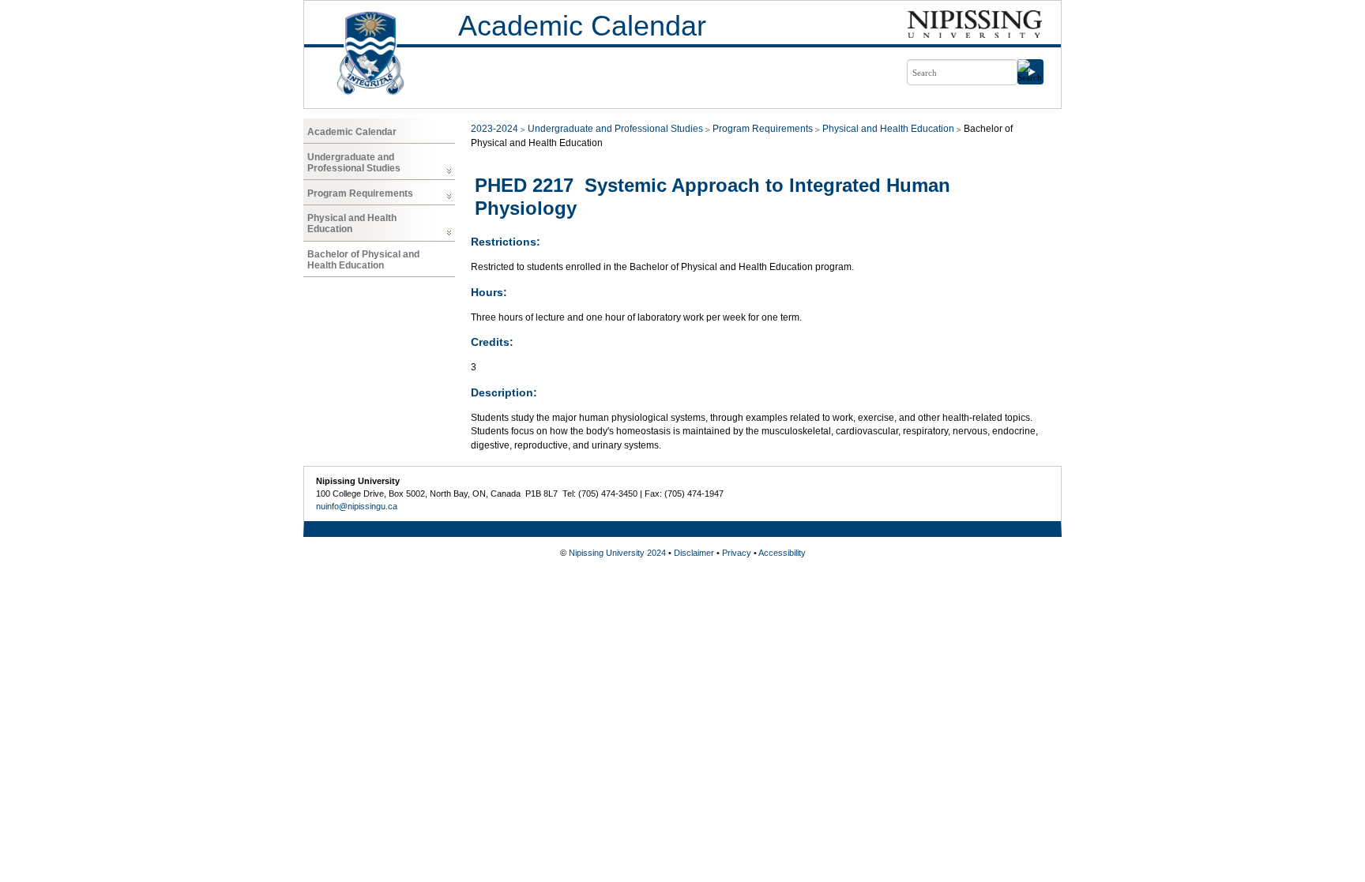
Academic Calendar (582, 25)
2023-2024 (494, 128)
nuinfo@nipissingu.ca (356, 506)
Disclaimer (694, 552)
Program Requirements (360, 193)
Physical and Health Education (352, 223)
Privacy (736, 552)
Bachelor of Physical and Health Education (363, 260)
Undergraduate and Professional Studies (353, 163)
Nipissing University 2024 (617, 552)
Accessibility (782, 552)
